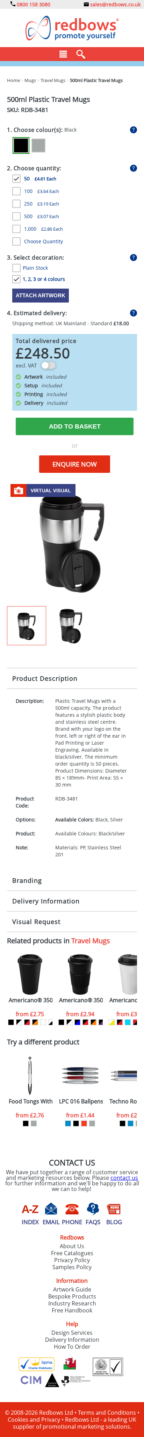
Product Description (45, 678)
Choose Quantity (43, 241)
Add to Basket (75, 426)
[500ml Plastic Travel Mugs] (72, 542)
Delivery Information (46, 901)
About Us (72, 1246)
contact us (124, 1178)
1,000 (43, 228)
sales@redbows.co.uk (115, 4)
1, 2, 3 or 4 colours (44, 279)
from (30, 1014)
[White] (43, 1022)
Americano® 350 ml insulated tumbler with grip (81, 1000)
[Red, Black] (136, 1022)
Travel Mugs (90, 940)
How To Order (72, 1346)
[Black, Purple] (102, 1022)
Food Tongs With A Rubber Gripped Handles (30, 1101)
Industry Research (72, 1303)
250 (41, 203)
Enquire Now (74, 464)
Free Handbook (72, 1310)
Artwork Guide (72, 1289)
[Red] (84, 1123)
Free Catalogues (72, 1253)
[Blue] (68, 1123)
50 (40, 178)
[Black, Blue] (77, 1022)
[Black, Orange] (35, 1022)
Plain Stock (35, 268)
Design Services (72, 1333)
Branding (27, 880)
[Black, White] (19, 1022)
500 (41, 216)
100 (41, 191)
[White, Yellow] (112, 1022)
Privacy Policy (72, 1260)
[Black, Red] (27, 1022)
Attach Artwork (40, 295)
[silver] (34, 1123)
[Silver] (38, 145)
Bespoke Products (72, 1296)
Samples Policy (72, 1267)
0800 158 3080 (32, 4)
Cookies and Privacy (34, 1419)
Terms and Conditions (107, 1412)
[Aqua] (128, 1022)
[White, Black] (51, 1022)
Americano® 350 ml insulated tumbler (30, 1000)
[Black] (21, 145)
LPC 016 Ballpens (81, 1101)
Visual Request (36, 921)
